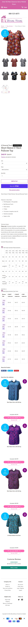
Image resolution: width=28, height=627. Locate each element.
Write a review (14, 567)
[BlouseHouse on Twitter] (19, 600)
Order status (20, 586)
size (2, 160)
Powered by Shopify (21, 613)
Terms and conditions (7, 588)
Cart (25, 7)
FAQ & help (7, 599)
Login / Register (20, 588)
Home (2, 26)
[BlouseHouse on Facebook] (22, 600)
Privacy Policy (8, 590)
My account (20, 584)
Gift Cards (7, 605)
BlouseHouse (14, 613)
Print (2, 167)
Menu (5, 7)
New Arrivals (10, 26)
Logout (20, 590)
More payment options (14, 190)
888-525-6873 (14, 14)
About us (8, 584)
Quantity (3, 173)
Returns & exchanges (7, 603)
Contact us (7, 586)
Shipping (3, 157)
